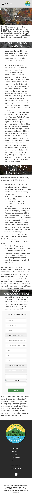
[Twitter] (17, 481)
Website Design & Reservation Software (15, 490)
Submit (16, 390)
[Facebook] (14, 481)
